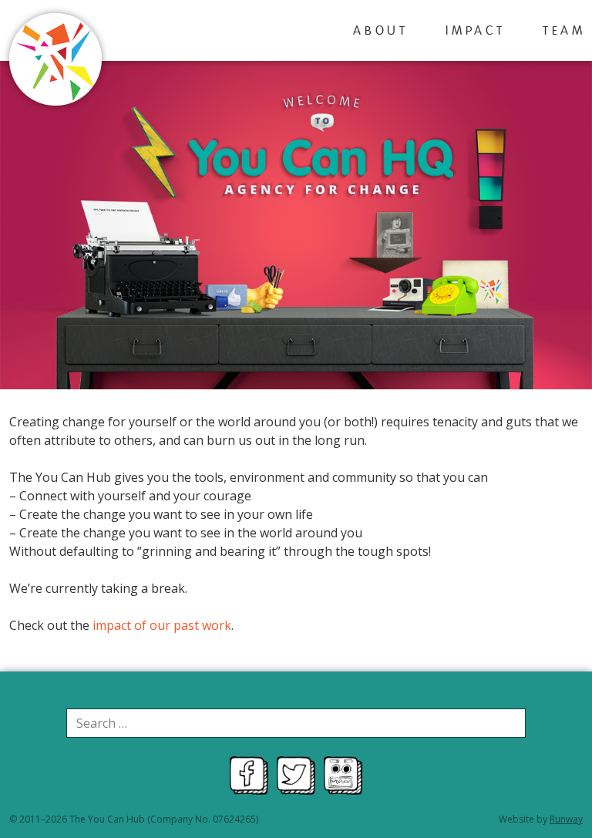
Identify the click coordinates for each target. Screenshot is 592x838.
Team (564, 31)
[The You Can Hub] (55, 61)
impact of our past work (161, 625)
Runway (566, 819)
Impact (476, 31)
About (381, 31)
